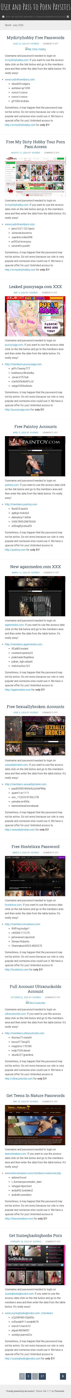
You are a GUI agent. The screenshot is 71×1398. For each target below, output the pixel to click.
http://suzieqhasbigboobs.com (22, 1358)
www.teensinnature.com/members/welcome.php (33, 1173)
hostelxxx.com (13, 904)
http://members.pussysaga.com (23, 364)
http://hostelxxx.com (17, 969)
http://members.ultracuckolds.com (24, 1033)
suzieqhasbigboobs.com (19, 1293)
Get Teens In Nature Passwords (35, 1095)
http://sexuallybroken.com (20, 829)
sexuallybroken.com (16, 764)
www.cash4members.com (20, 79)
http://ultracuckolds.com (19, 1078)
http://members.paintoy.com (21, 504)
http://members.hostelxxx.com (22, 924)
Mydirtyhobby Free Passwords (35, 37)
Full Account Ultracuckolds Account (35, 989)
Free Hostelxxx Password (35, 846)
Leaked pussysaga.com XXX (35, 286)
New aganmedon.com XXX (35, 566)
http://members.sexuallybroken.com (25, 784)
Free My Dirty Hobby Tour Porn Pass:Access (35, 144)
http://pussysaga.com (17, 409)
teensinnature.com (15, 1153)
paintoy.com (12, 484)
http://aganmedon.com (18, 689)
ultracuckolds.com (15, 1013)
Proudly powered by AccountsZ (20, 1391)
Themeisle (59, 1391)
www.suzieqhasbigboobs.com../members (29, 1313)
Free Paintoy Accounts (35, 426)
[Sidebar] (3, 16)
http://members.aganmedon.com (23, 644)
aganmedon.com (14, 624)
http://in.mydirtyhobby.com (20, 124)
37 (42, 1376)
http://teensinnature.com (19, 1218)
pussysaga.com (14, 344)
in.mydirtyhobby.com (16, 60)
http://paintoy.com (15, 549)
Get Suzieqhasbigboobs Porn (35, 1235)
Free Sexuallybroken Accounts (35, 706)
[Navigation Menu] (67, 16)
